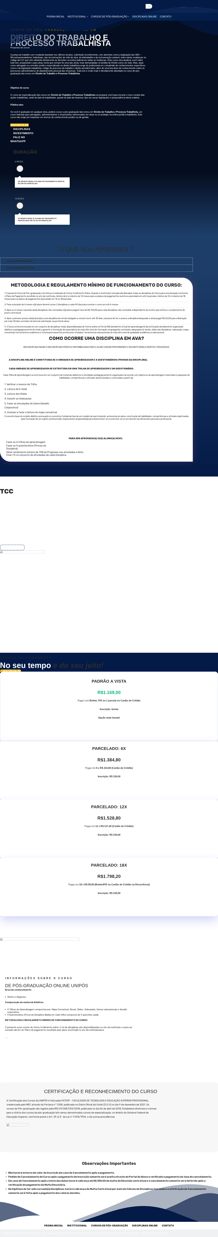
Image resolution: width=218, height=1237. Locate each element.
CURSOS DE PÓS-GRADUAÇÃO (109, 1225)
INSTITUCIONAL (77, 1225)
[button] (87, 16)
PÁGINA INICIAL (56, 16)
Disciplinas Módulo (20, 261)
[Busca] (149, 6)
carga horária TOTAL (21, 268)
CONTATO (165, 16)
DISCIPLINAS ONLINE (144, 16)
